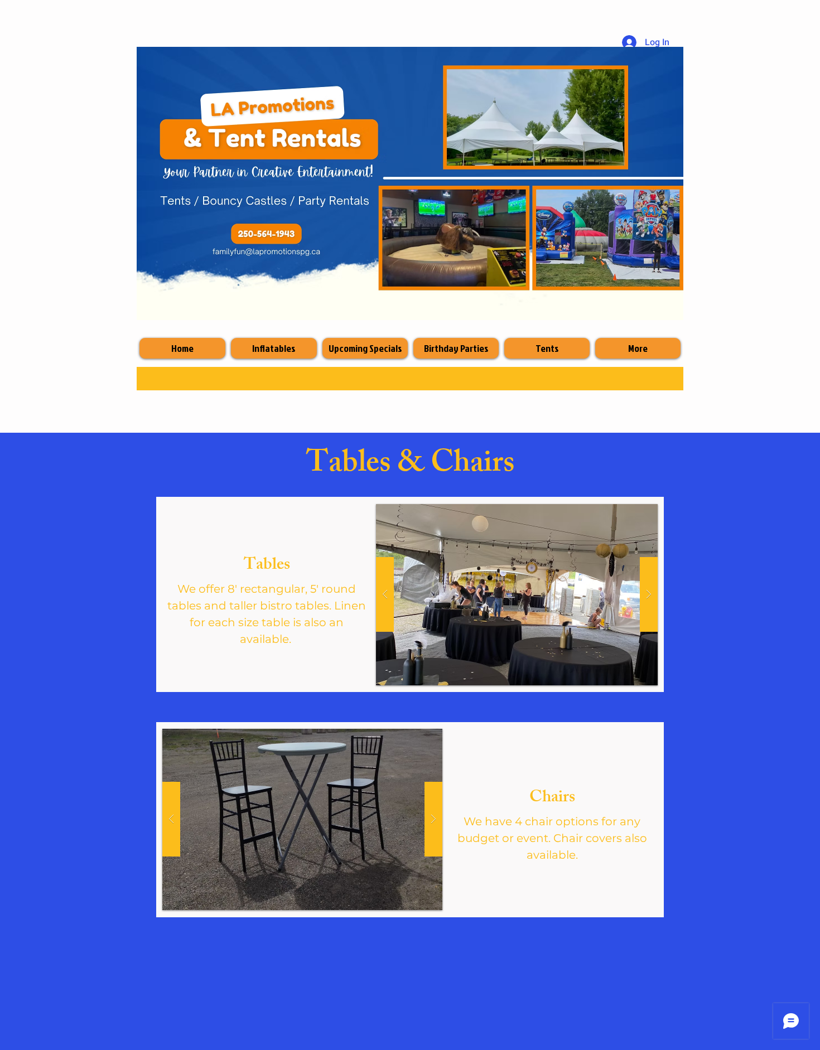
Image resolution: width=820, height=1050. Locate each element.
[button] (517, 594)
